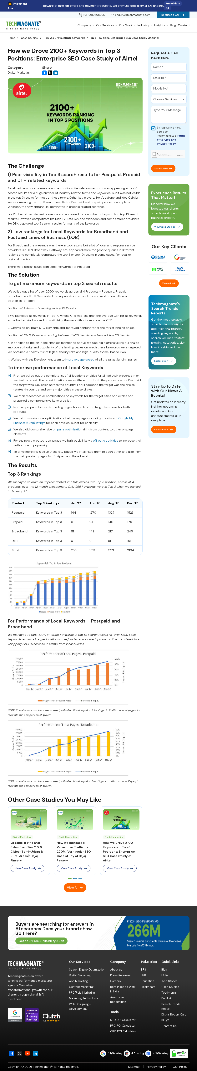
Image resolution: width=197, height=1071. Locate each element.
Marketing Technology (83, 998)
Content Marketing (81, 987)
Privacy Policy (156, 1066)
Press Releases (120, 975)
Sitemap (134, 1066)
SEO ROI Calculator (122, 1020)
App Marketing (78, 981)
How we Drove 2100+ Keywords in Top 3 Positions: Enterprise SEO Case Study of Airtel (119, 851)
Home (11, 38)
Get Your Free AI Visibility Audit (41, 941)
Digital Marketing (80, 975)
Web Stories (169, 981)
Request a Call (170, 15)
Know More (172, 3)
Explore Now (161, 360)
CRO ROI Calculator (123, 1031)
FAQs (164, 975)
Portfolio (167, 998)
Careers (115, 981)
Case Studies (29, 38)
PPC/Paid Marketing (82, 993)
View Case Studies (164, 226)
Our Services (105, 25)
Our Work (126, 25)
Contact (184, 25)
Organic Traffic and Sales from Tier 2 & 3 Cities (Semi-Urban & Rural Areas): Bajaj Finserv (27, 851)
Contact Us (169, 1026)
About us (116, 970)
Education (147, 981)
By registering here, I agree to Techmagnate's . (171, 135)
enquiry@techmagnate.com (132, 15)
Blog (173, 25)
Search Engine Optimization (87, 970)
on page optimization (67, 429)
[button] (70, 878)
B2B (143, 975)
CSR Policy (180, 1066)
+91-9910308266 (94, 15)
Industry (143, 25)
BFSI (144, 970)
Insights (159, 25)
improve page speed (79, 359)
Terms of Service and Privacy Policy (171, 139)
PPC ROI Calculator (122, 1026)
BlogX (165, 1020)
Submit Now (161, 168)
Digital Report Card (173, 1014)
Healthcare (148, 987)
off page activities (105, 441)
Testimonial (168, 993)
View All (72, 887)
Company (84, 25)
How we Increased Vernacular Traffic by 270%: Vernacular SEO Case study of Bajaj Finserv (74, 851)
